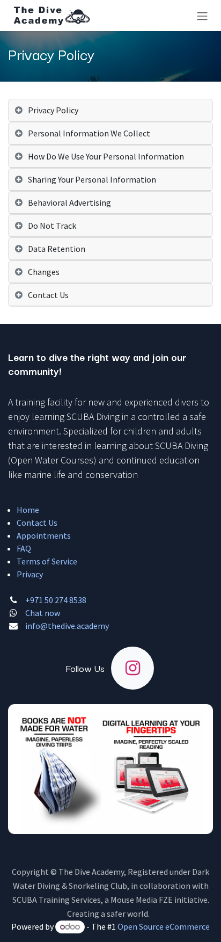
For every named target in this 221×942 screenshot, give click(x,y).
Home (28, 509)
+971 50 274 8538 (55, 600)
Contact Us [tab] (48, 294)
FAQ (24, 548)
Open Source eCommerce (163, 926)
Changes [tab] (44, 271)
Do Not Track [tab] (52, 225)
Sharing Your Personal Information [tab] (92, 179)
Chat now (42, 612)
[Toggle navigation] (202, 15)
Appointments (44, 535)
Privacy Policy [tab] (53, 110)
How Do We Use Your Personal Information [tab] (106, 156)
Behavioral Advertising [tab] (69, 202)
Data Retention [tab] (56, 248)
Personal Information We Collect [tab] (89, 133)
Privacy (30, 574)
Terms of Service (47, 561)
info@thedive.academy (67, 625)
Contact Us (37, 522)
